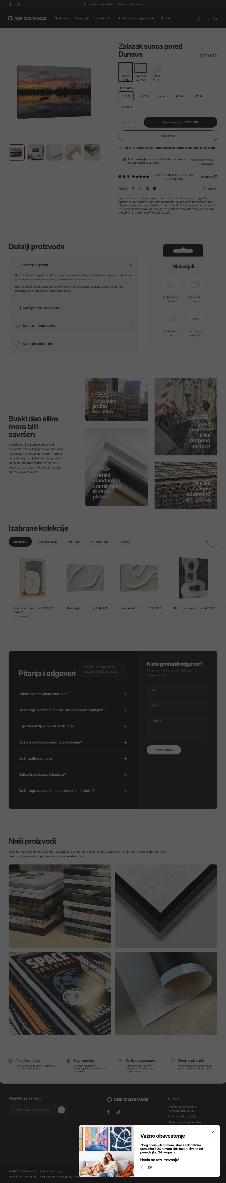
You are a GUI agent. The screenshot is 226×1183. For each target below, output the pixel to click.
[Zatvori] (212, 1132)
